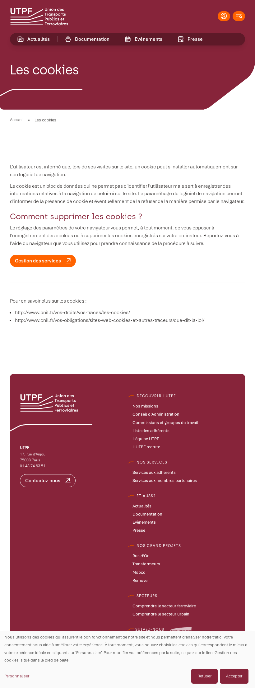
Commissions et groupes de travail (165, 422)
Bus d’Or (140, 556)
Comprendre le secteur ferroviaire (164, 606)
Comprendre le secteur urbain (160, 614)
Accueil (16, 119)
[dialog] (127, 659)
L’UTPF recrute (146, 447)
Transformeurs (146, 564)
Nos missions (145, 406)
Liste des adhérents (150, 430)
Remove (139, 580)
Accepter (234, 676)
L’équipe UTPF (145, 438)
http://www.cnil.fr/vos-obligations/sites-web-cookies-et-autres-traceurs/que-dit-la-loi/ (109, 320)
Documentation (147, 514)
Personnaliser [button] (16, 676)
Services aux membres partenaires (164, 480)
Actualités (141, 506)
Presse (138, 530)
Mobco (139, 572)
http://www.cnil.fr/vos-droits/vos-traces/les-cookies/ (72, 312)
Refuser (204, 676)
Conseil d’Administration (155, 414)
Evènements (144, 522)
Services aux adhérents (154, 472)
